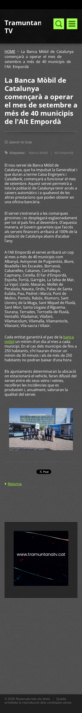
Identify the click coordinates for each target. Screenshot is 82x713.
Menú (72, 23)
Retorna (15, 483)
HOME (10, 51)
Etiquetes (17, 153)
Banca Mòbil (38, 153)
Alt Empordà (63, 153)
